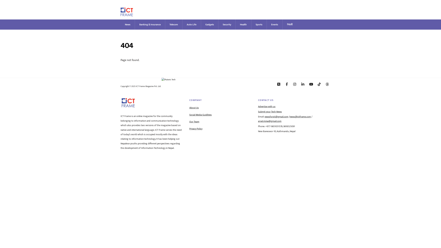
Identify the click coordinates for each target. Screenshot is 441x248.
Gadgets (209, 25)
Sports (259, 25)
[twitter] (278, 84)
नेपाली (290, 25)
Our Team (194, 122)
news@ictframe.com (300, 117)
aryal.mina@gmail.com (269, 121)
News (127, 25)
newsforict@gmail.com (276, 117)
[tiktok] (319, 84)
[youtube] (311, 84)
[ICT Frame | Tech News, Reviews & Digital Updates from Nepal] (127, 15)
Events (274, 25)
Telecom (174, 25)
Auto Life (191, 25)
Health (243, 25)
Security (227, 25)
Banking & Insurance (150, 25)
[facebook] (286, 84)
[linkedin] (303, 84)
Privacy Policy (195, 129)
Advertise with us (266, 107)
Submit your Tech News (270, 112)
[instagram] (294, 84)
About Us (194, 108)
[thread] (327, 84)
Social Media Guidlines (200, 115)
